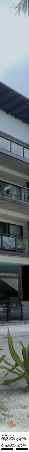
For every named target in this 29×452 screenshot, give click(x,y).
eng (27, 8)
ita (27, 9)
